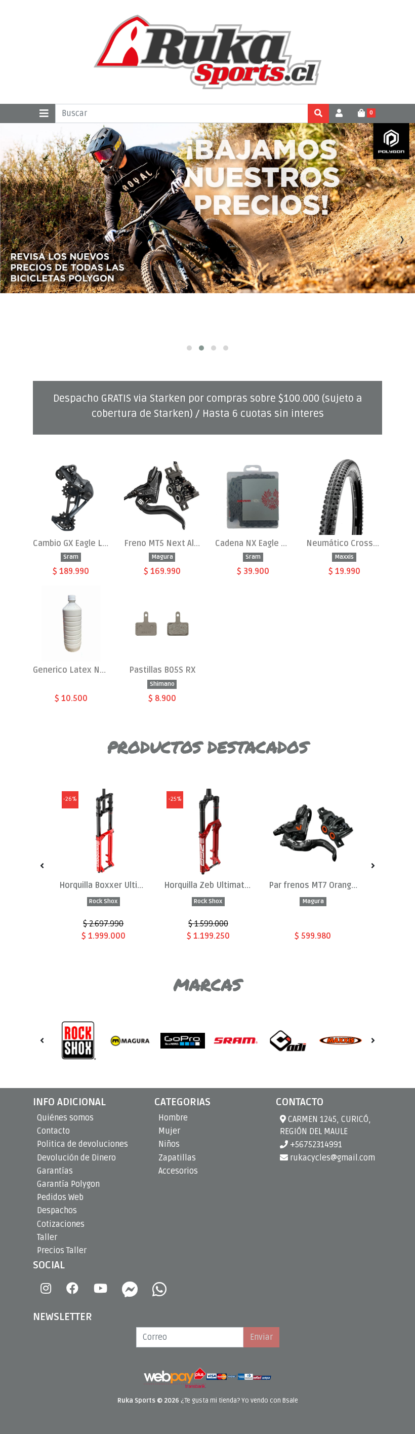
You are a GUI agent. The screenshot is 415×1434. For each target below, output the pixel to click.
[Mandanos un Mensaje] (130, 1289)
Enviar (261, 1337)
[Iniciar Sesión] (339, 113)
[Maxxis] (340, 1040)
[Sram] (235, 1040)
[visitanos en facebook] (72, 1289)
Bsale (290, 1401)
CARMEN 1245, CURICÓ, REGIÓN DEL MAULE (325, 1125)
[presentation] (13, 240)
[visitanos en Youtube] (100, 1289)
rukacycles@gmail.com (331, 1158)
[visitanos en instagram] (46, 1289)
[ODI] (288, 1040)
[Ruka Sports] (207, 52)
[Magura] (130, 1040)
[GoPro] (182, 1040)
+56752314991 (315, 1145)
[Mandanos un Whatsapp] (159, 1289)
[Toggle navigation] (44, 114)
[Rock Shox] (77, 1040)
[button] (189, 348)
